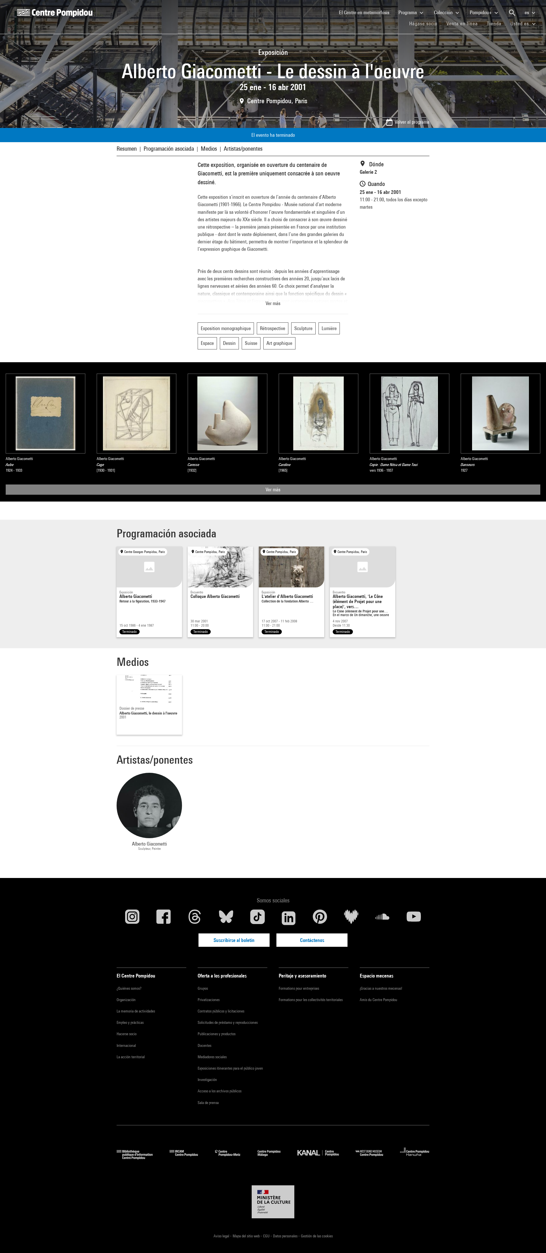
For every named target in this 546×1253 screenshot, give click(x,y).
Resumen (127, 148)
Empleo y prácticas (130, 1022)
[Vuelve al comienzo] (532, 1239)
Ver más (273, 489)
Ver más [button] (273, 303)
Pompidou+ (481, 12)
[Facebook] (163, 918)
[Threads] (194, 918)
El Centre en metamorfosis (366, 12)
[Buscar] (512, 12)
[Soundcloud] (382, 918)
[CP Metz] (232, 1158)
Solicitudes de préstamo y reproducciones (228, 1022)
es (527, 12)
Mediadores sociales (212, 1057)
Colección (444, 12)
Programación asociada (169, 148)
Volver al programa (412, 122)
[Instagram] (132, 918)
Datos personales (285, 1236)
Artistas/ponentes (243, 148)
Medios (209, 148)
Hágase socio (425, 23)
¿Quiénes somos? (129, 988)
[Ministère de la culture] (273, 1201)
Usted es (520, 23)
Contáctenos (312, 940)
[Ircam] (187, 1158)
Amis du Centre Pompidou (378, 999)
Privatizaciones (209, 999)
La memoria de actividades (136, 1011)
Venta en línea (462, 23)
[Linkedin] (288, 918)
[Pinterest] (320, 918)
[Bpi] (139, 1158)
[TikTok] (257, 918)
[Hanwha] (414, 1158)
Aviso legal (222, 1236)
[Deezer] (351, 918)
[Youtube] (413, 918)
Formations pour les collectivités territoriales (311, 999)
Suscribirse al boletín (234, 940)
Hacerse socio (126, 1034)
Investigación (207, 1079)
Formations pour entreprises (299, 988)
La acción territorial (131, 1057)
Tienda (496, 23)
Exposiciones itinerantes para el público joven (230, 1068)
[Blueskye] (226, 918)
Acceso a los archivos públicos (219, 1091)
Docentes (204, 1045)
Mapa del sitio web (246, 1236)
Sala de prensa (208, 1102)
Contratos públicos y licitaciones (221, 1011)
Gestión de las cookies (317, 1236)
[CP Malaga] (273, 1158)
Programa (408, 12)
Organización (126, 999)
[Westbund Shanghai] (374, 1158)
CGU (266, 1236)
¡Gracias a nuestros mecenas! (381, 988)
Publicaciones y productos (216, 1034)
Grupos (203, 988)
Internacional (126, 1045)
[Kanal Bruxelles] (322, 1158)
